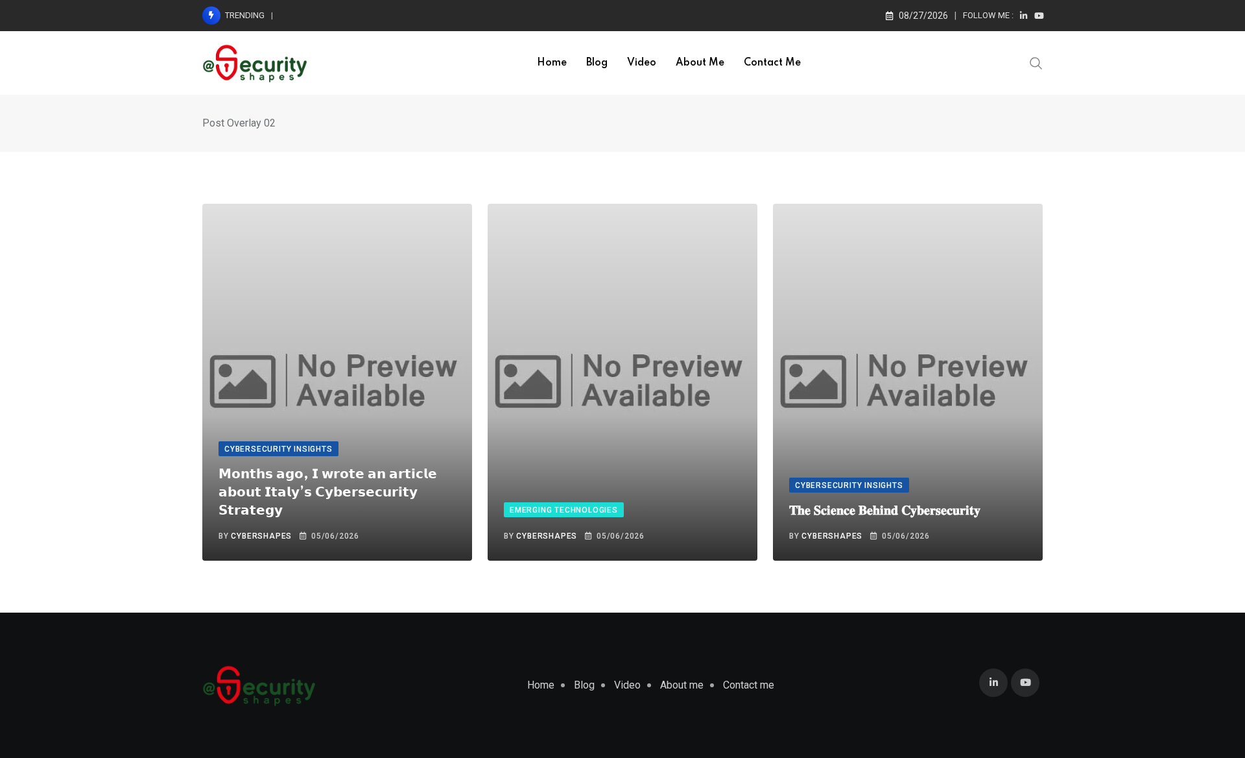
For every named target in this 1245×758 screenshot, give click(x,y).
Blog (597, 63)
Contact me (772, 63)
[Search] (1036, 62)
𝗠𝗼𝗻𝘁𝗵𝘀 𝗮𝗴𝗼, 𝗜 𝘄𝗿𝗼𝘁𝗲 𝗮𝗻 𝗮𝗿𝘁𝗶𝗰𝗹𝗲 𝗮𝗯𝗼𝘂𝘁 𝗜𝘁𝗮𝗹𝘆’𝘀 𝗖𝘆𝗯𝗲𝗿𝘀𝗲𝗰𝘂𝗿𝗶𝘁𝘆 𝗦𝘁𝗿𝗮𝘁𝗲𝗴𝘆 (328, 492)
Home (552, 63)
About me (700, 63)
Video (641, 63)
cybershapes (261, 536)
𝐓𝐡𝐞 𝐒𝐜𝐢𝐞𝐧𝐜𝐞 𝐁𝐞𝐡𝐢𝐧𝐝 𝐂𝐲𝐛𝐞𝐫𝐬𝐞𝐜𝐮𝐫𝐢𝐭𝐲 (884, 511)
